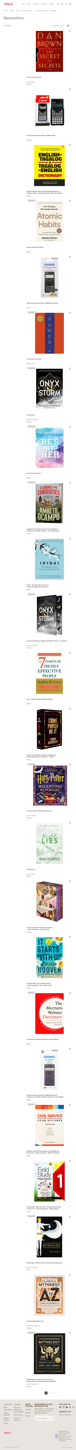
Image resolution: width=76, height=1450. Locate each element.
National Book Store (13, 1447)
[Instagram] (63, 1407)
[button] (62, 26)
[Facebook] (60, 1407)
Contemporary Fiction (42, 10)
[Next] (56, 1393)
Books (11, 10)
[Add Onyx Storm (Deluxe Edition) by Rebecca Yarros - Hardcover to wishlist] (70, 594)
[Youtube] (67, 1407)
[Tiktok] (70, 1407)
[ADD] (69, 71)
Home (5, 10)
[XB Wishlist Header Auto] (66, 4)
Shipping (17, 1404)
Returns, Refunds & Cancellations (19, 1410)
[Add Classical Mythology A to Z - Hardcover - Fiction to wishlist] (70, 1274)
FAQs (6, 1423)
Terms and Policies (67, 1447)
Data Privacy (18, 1415)
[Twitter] (73, 1407)
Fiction (18, 10)
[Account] (62, 4)
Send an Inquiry (65, 1415)
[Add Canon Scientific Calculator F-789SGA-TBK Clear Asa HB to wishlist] (70, 89)
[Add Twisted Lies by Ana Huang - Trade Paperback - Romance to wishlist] (70, 822)
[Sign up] (52, 1418)
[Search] (58, 4)
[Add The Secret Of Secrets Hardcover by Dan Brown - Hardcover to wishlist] (70, 30)
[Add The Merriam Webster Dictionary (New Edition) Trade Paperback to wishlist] (70, 993)
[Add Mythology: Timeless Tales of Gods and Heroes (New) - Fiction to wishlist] (70, 1216)
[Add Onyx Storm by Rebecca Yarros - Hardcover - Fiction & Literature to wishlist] (70, 368)
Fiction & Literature (27, 10)
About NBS (8, 1404)
